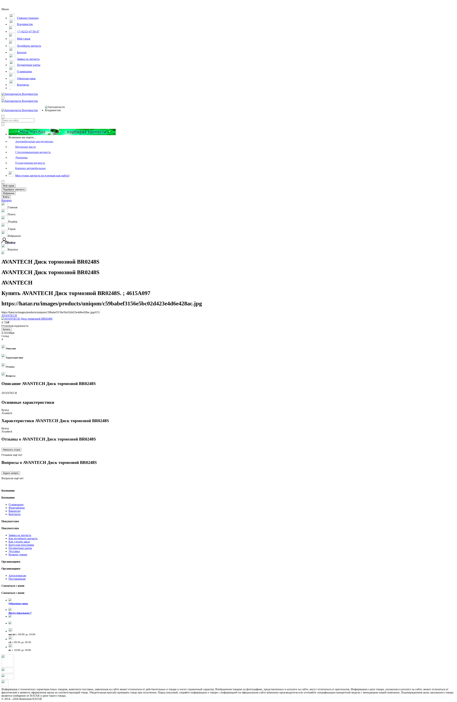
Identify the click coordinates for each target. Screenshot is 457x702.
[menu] (56, 108)
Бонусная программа (21, 544)
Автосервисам (17, 575)
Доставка (14, 551)
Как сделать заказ (19, 541)
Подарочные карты (20, 548)
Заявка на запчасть (20, 535)
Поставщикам (17, 578)
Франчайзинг (17, 507)
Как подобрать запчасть (23, 538)
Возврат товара (18, 554)
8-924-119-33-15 (18, 619)
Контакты (15, 514)
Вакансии (15, 510)
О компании (16, 504)
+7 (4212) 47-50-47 (20, 626)
